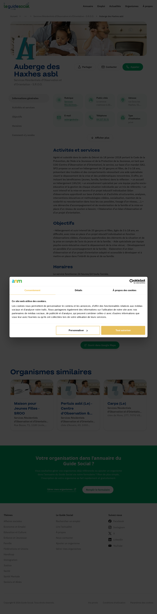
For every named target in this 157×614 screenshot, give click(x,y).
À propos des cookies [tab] (124, 290)
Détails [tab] (78, 290)
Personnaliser (76, 330)
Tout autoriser (123, 330)
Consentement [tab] (32, 290)
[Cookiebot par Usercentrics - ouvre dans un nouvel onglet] (131, 281)
